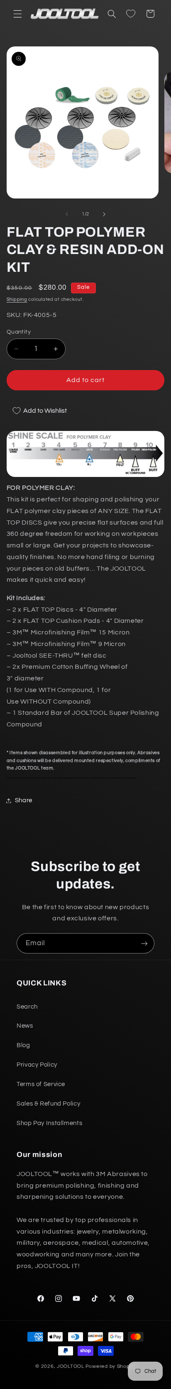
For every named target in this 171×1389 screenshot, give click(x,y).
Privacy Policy (37, 1065)
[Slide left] (67, 214)
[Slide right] (104, 214)
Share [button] (23, 800)
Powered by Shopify (111, 1366)
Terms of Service (41, 1084)
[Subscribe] (144, 943)
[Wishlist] (130, 13)
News (25, 1026)
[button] (17, 13)
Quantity (19, 332)
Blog (23, 1045)
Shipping (17, 299)
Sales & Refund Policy (48, 1104)
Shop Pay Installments (49, 1123)
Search (27, 1007)
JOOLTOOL (70, 1366)
